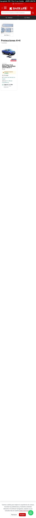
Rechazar (14, 514)
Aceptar (22, 514)
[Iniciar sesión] (26, 8)
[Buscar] (33, 12)
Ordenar (10, 17)
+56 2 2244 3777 (19, 3)
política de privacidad (25, 510)
